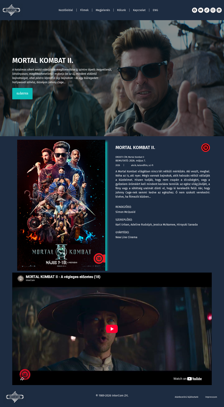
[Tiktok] (206, 10)
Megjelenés (103, 10)
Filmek (84, 10)
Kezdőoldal (66, 10)
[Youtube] (200, 10)
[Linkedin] (219, 10)
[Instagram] (213, 10)
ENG (155, 10)
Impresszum (211, 397)
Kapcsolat (139, 10)
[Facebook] (194, 10)
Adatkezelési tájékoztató (186, 397)
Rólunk (121, 10)
